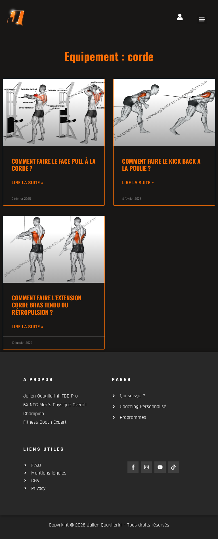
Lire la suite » (27, 182)
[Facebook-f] (133, 467)
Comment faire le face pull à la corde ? (54, 164)
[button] (202, 19)
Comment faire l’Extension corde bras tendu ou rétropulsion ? (46, 304)
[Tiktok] (173, 467)
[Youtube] (160, 467)
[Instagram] (146, 467)
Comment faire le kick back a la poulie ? (161, 164)
